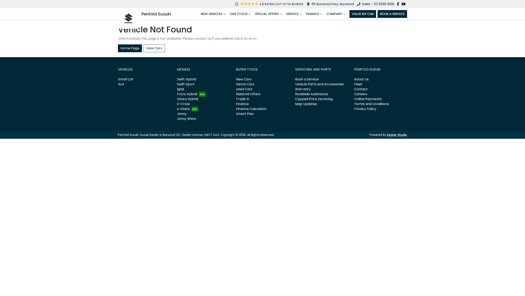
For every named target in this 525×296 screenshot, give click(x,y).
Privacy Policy (365, 108)
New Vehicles (212, 14)
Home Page (130, 48)
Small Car (126, 79)
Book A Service (392, 14)
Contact (361, 89)
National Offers (248, 94)
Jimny (182, 113)
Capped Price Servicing (314, 99)
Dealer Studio (397, 135)
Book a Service (307, 79)
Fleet (358, 84)
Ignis (180, 89)
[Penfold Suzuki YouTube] (404, 4)
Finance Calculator (251, 108)
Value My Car (363, 14)
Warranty (303, 89)
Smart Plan (245, 113)
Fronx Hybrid (187, 94)
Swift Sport (186, 84)
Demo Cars (245, 84)
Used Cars (244, 89)
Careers (360, 94)
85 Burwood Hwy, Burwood (333, 4)
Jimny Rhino (186, 118)
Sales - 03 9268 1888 (378, 4)
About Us (361, 79)
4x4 (121, 84)
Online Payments (368, 99)
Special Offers (267, 14)
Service (292, 14)
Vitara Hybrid (187, 99)
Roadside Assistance (311, 94)
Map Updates (306, 104)
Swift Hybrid (186, 79)
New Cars (243, 79)
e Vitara (183, 108)
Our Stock (239, 14)
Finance (312, 14)
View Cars (154, 48)
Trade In (242, 99)
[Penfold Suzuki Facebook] (399, 4)
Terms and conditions (371, 104)
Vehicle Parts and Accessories (319, 84)
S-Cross (183, 104)
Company (334, 14)
